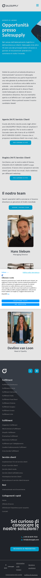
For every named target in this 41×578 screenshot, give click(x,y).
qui (8, 294)
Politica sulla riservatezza (31, 272)
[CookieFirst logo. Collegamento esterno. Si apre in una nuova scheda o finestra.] (2, 275)
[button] (5, 272)
